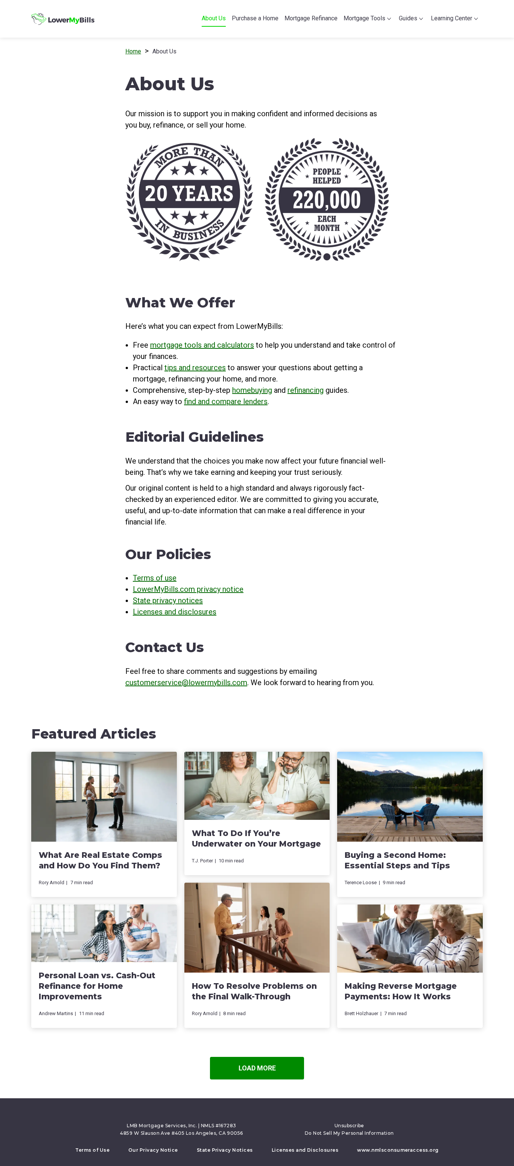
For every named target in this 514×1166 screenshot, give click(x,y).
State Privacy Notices (225, 1150)
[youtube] (264, 1114)
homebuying (252, 390)
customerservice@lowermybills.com (186, 682)
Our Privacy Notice (153, 1150)
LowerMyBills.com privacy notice (188, 589)
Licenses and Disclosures (305, 1150)
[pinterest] (254, 1114)
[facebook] (233, 1114)
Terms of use (154, 577)
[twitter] (244, 1114)
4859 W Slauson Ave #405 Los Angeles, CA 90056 (181, 1133)
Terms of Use (92, 1150)
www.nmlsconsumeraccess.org (397, 1150)
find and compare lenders (226, 401)
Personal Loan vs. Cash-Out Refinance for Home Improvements (97, 986)
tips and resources (195, 367)
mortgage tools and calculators (202, 345)
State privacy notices (168, 600)
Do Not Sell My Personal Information (349, 1133)
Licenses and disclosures (174, 611)
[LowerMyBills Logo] (63, 19)
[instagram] (274, 1114)
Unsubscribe (349, 1125)
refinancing (305, 390)
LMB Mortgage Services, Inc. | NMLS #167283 (181, 1125)
